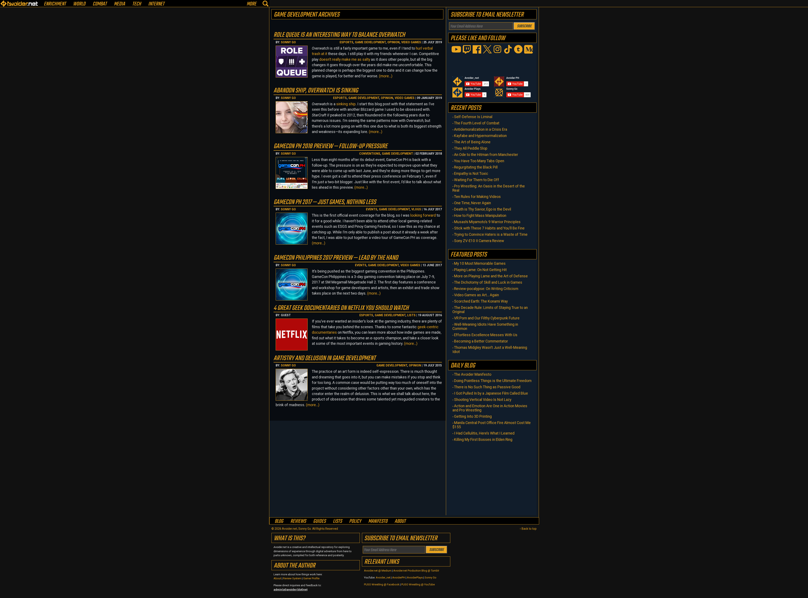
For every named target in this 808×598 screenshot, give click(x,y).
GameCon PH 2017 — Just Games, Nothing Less (325, 202)
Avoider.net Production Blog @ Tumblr (416, 570)
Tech (136, 4)
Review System (292, 578)
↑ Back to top (528, 528)
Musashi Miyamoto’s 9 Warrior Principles (487, 222)
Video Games (411, 42)
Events (371, 209)
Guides (319, 521)
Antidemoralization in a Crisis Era (480, 129)
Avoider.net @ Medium (378, 570)
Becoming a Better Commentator (481, 341)
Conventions (369, 153)
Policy (355, 521)
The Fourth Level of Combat (476, 123)
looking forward (423, 215)
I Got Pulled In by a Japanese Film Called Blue (491, 393)
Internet (156, 4)
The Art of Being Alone (472, 142)
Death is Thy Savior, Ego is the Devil (482, 209)
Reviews (298, 521)
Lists (411, 315)
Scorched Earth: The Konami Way (481, 301)
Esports (346, 42)
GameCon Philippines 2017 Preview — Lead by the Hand (336, 258)
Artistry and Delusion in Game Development (325, 358)
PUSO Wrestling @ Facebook (381, 584)
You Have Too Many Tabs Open (479, 161)
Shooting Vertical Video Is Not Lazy (482, 400)
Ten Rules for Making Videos (477, 197)
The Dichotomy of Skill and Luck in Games (488, 282)
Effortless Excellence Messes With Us (485, 335)
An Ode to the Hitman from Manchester (486, 155)
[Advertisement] (492, 477)
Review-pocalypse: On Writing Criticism (486, 289)
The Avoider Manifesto (472, 374)
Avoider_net (383, 577)
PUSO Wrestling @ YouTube (418, 584)
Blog (279, 521)
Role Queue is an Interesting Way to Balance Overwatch (339, 35)
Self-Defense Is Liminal (473, 117)
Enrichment (55, 4)
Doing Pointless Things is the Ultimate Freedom (493, 381)
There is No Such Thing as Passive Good (487, 387)
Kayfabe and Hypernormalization (480, 136)
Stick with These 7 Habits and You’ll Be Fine (489, 228)
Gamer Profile (311, 578)
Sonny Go (288, 42)
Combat (100, 4)
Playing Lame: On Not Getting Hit (480, 270)
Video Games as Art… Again (476, 295)
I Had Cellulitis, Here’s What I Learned (484, 433)
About (400, 521)
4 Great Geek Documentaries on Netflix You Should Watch (341, 308)
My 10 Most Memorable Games (480, 263)
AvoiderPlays (415, 577)
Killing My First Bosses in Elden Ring (483, 439)
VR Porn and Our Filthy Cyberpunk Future (487, 318)
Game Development (370, 42)
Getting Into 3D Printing (473, 416)
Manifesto (377, 521)
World (79, 4)
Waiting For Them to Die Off (476, 180)
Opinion (393, 42)
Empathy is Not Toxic (471, 173)
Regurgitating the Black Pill (476, 167)
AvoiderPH (398, 577)
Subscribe (524, 26)
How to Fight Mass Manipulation (480, 215)
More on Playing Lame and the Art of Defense (491, 276)
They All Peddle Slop (470, 148)
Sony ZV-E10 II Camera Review (479, 241)
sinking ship (346, 104)
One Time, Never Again (472, 203)
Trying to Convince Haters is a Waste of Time (491, 234)
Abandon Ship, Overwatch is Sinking (316, 90)
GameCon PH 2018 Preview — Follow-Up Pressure (330, 146)
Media (119, 4)
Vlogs (416, 209)
